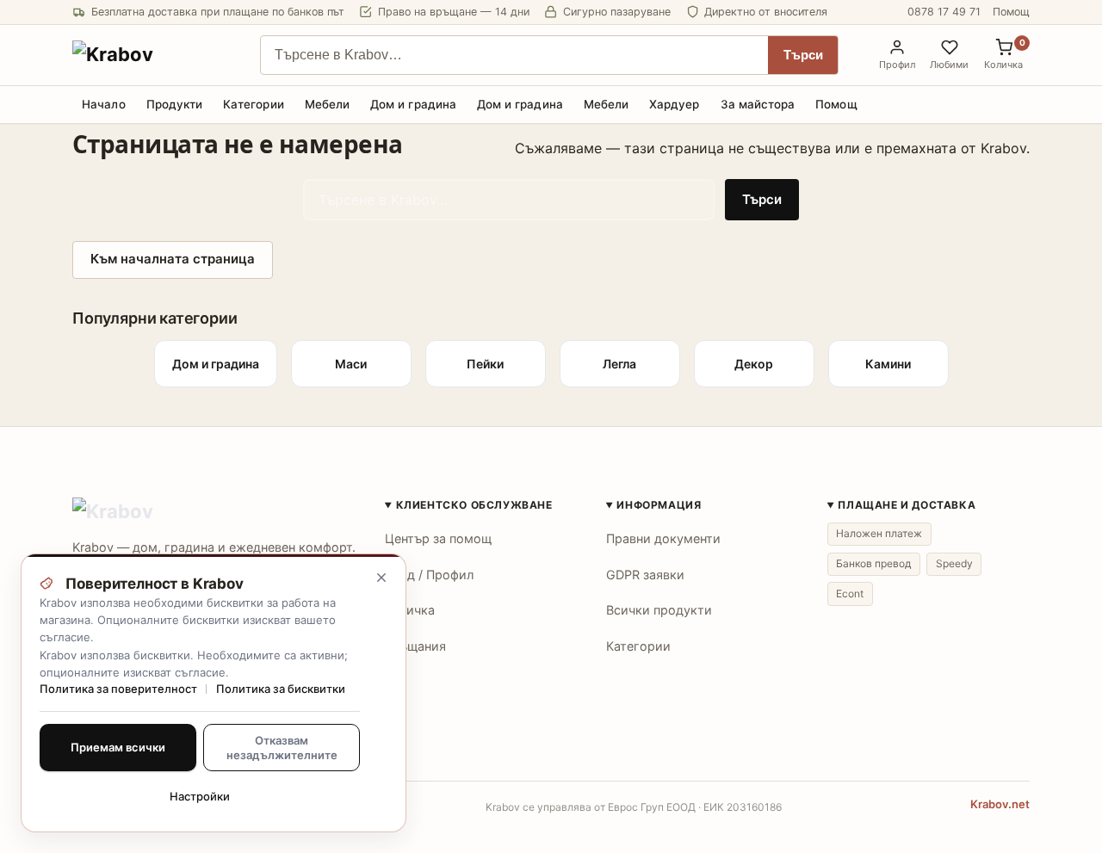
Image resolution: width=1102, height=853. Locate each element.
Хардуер (674, 104)
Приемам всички (118, 747)
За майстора (758, 104)
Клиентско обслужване (474, 504)
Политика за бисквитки (280, 688)
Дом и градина (413, 104)
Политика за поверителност (118, 688)
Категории (253, 104)
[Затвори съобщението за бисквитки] (381, 577)
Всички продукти (659, 610)
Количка (410, 610)
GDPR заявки (645, 574)
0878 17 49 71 (944, 11)
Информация (658, 504)
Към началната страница (172, 258)
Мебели (327, 104)
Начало (103, 104)
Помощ (1011, 11)
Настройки (200, 796)
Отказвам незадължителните (281, 747)
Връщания (415, 646)
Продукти (174, 104)
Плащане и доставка (906, 504)
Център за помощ (438, 538)
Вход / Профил (429, 574)
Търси (803, 55)
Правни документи (663, 538)
